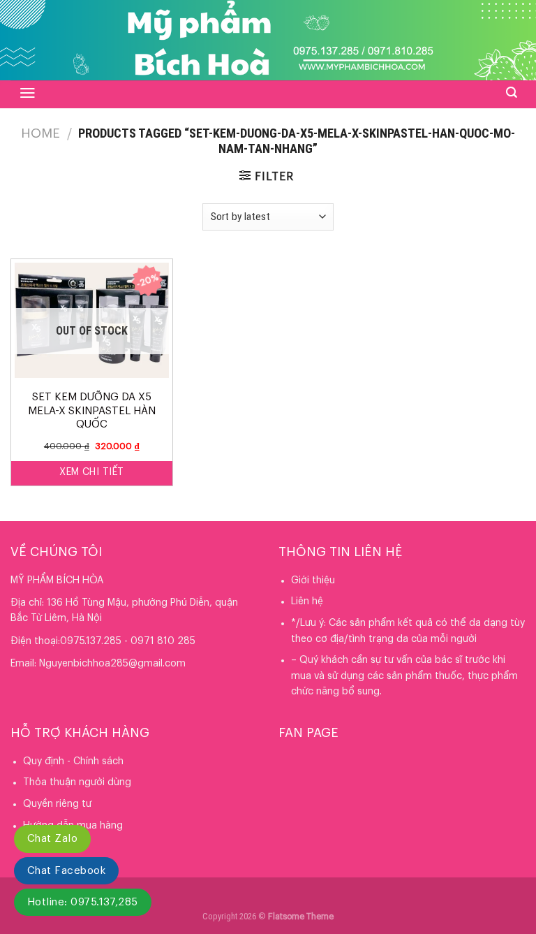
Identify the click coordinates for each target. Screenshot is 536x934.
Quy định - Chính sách (73, 761)
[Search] (512, 92)
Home (40, 133)
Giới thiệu (313, 580)
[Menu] (27, 92)
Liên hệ (307, 601)
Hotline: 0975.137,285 (82, 902)
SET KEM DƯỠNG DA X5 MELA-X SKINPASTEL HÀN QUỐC (92, 411)
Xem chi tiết (91, 472)
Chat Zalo (52, 838)
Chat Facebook (66, 871)
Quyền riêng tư (57, 804)
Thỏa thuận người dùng (77, 782)
